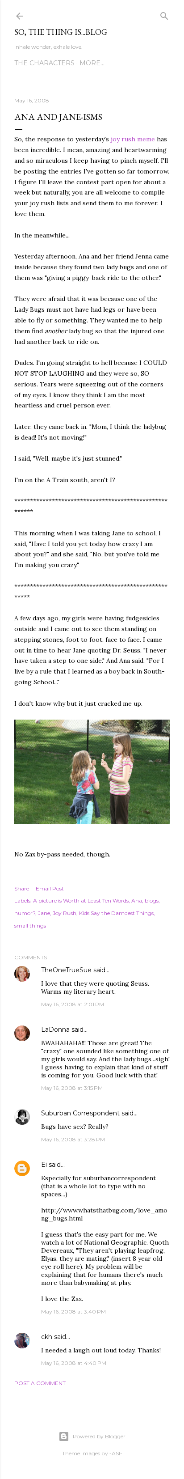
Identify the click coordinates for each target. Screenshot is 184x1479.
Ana (136, 900)
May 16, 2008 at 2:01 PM (72, 1004)
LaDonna (55, 1030)
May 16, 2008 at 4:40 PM (73, 1363)
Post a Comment (40, 1383)
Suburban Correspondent (80, 1113)
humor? (24, 913)
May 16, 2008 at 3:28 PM (73, 1139)
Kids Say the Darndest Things (116, 913)
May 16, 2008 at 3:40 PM (73, 1311)
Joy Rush (64, 913)
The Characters (44, 63)
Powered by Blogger (99, 1436)
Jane (44, 913)
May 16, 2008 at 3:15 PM (72, 1088)
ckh (46, 1337)
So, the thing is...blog (60, 32)
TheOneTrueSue (66, 970)
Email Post (50, 888)
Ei (44, 1165)
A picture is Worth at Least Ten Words (81, 900)
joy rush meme (134, 139)
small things (30, 925)
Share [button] (21, 888)
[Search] (164, 14)
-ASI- (115, 1453)
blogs (152, 900)
